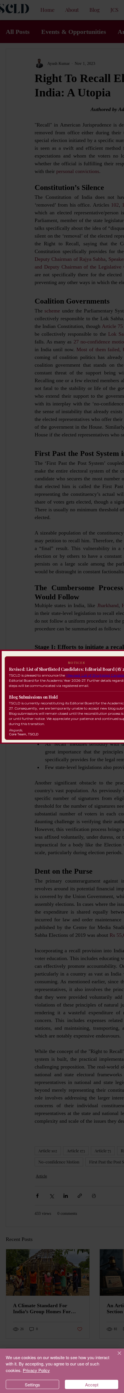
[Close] (116, 1356)
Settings (32, 1385)
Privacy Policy (36, 1370)
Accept (91, 1385)
